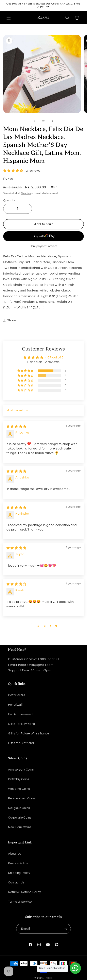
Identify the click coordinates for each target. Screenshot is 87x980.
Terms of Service (20, 901)
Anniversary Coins (21, 769)
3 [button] (45, 625)
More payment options (43, 246)
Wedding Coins (19, 788)
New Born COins (19, 827)
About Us (14, 853)
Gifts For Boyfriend (21, 723)
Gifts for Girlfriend (21, 743)
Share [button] (11, 320)
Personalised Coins (21, 798)
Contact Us (16, 882)
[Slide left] (34, 120)
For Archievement (21, 714)
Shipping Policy (19, 872)
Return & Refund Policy (24, 892)
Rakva (49, 978)
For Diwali (15, 704)
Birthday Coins (18, 779)
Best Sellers (16, 695)
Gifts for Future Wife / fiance (28, 733)
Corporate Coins (19, 817)
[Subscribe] (66, 929)
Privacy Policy (18, 863)
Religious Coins (19, 808)
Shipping (26, 193)
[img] (16, 426)
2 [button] (38, 625)
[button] (8, 17)
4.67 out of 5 (54, 357)
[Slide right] (52, 120)
